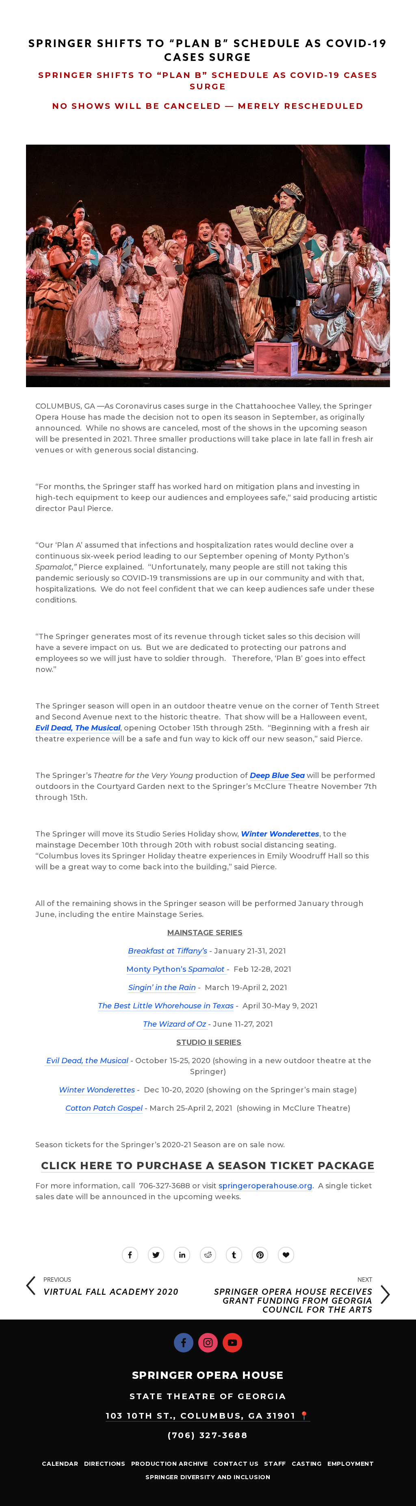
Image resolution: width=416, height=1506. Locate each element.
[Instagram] (208, 1342)
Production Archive (169, 1463)
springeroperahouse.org (265, 1185)
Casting (307, 1463)
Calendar (60, 1463)
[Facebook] (183, 1342)
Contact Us (235, 1463)
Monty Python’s (175, 969)
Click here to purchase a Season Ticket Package (208, 1165)
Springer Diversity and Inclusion (207, 1477)
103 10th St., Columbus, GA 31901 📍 (208, 1416)
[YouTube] (232, 1342)
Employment (350, 1463)
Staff (275, 1463)
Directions (105, 1463)
